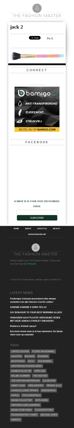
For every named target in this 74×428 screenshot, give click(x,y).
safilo (15, 395)
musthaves (18, 361)
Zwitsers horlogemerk (25, 405)
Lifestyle (42, 229)
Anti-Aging (41, 400)
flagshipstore (44, 410)
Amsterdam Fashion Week (26, 366)
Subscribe (37, 218)
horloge (39, 371)
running (43, 356)
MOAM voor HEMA (21, 410)
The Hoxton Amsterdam (25, 380)
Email (37, 206)
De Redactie (30, 264)
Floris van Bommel (43, 351)
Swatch (15, 419)
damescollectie (21, 371)
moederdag (48, 390)
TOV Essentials (31, 395)
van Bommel (45, 361)
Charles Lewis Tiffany (24, 390)
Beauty (56, 229)
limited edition (20, 351)
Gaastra (16, 356)
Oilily (31, 361)
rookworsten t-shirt (24, 415)
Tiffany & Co (54, 385)
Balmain (29, 356)
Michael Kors (49, 415)
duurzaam (49, 380)
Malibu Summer (20, 376)
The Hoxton (40, 376)
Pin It (50, 38)
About (28, 229)
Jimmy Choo (18, 385)
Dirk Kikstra (35, 385)
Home (16, 229)
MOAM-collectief (21, 400)
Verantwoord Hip (37, 234)
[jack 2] (37, 59)
